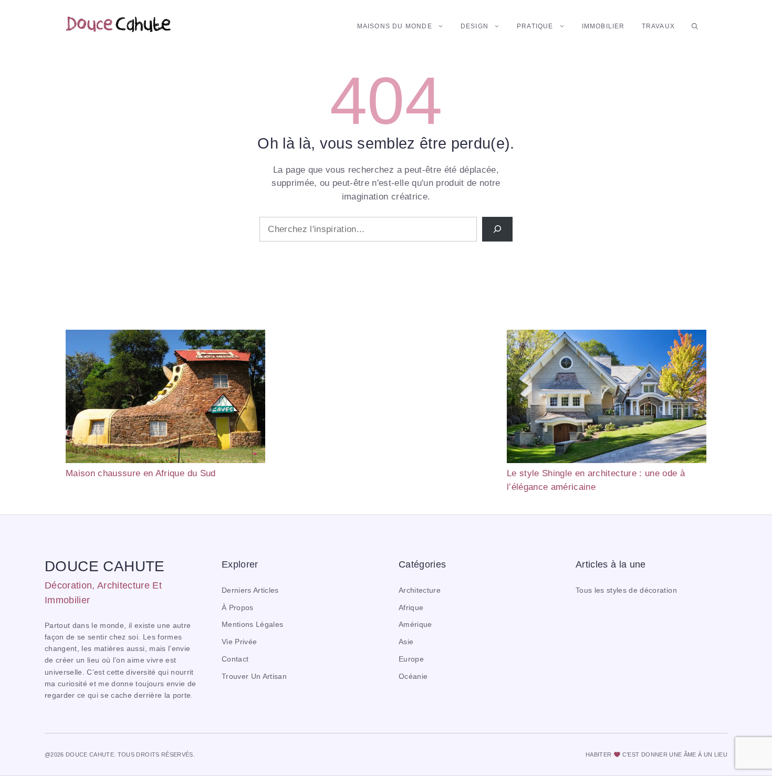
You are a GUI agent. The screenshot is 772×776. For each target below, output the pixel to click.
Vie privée (239, 642)
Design (474, 26)
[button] (694, 26)
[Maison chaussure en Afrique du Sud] (165, 398)
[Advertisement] (386, 403)
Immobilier (603, 26)
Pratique (535, 26)
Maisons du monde (394, 26)
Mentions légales (252, 624)
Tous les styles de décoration (626, 590)
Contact (235, 659)
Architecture (420, 590)
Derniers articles (250, 590)
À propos (238, 608)
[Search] (497, 229)
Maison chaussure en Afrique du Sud (141, 473)
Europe (411, 659)
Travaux (658, 26)
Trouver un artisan (254, 676)
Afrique (411, 608)
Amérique (415, 624)
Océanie (413, 676)
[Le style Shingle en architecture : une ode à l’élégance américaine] (606, 398)
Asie (406, 642)
